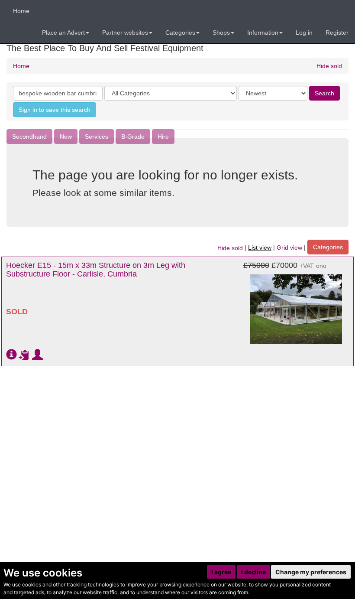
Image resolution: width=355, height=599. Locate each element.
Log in (304, 32)
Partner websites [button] (125, 32)
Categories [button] (180, 32)
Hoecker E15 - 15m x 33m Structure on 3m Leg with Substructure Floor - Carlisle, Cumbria (95, 269)
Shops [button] (221, 32)
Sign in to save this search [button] (54, 109)
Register (337, 32)
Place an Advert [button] (63, 32)
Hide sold (329, 65)
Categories (328, 247)
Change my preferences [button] (310, 572)
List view (259, 247)
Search (324, 93)
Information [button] (262, 32)
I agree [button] (221, 572)
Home (21, 10)
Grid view (289, 247)
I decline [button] (253, 572)
